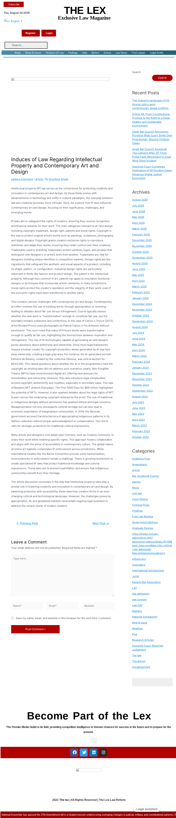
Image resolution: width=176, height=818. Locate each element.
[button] (94, 740)
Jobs (84, 52)
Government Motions (145, 522)
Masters (137, 611)
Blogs (18, 52)
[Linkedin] (93, 752)
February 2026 (141, 234)
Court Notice (140, 499)
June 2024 (138, 338)
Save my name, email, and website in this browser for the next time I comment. (63, 618)
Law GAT (137, 605)
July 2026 (138, 205)
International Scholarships (148, 570)
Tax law (136, 655)
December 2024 (142, 304)
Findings (73, 52)
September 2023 (142, 390)
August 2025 (140, 263)
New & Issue (139, 622)
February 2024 (141, 361)
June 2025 (138, 269)
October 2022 (140, 437)
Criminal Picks (141, 505)
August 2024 (140, 327)
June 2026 (138, 211)
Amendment (139, 464)
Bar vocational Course (145, 476)
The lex (64, 799)
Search (136, 72)
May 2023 (138, 414)
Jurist (135, 576)
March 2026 (139, 228)
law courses (139, 599)
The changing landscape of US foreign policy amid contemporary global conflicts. (150, 104)
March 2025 (139, 286)
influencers (139, 559)
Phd (134, 634)
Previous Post (27, 523)
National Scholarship (144, 616)
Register (30, 33)
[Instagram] (103, 752)
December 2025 (142, 240)
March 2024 (139, 356)
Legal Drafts (156, 52)
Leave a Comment (22, 179)
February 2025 (141, 292)
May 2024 (138, 344)
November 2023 (142, 379)
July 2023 (138, 402)
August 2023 (140, 396)
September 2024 (142, 321)
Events (107, 52)
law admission (140, 593)
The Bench (138, 661)
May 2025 (138, 275)
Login (49, 33)
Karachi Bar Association (146, 582)
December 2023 (142, 373)
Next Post (100, 523)
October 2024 (140, 315)
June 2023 (138, 408)
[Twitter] (84, 752)
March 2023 (139, 425)
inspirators (138, 564)
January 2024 (140, 367)
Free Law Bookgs (142, 516)
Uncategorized (141, 667)
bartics (136, 481)
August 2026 (140, 199)
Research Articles (143, 640)
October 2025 (140, 251)
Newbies (137, 628)
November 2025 (142, 246)
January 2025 (140, 298)
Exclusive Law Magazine (84, 18)
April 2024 (138, 350)
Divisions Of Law (55, 52)
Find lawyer (138, 52)
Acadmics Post (141, 458)
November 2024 (142, 309)
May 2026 (138, 217)
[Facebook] (74, 752)
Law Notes (121, 52)
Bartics (95, 52)
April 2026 (138, 222)
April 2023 (138, 419)
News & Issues (33, 52)
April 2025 (138, 280)
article (39, 179)
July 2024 (138, 332)
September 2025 (142, 257)
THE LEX (85, 10)
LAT (134, 588)
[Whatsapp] (166, 809)
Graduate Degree (142, 528)
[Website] (98, 606)
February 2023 (141, 431)
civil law (137, 493)
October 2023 (140, 385)
